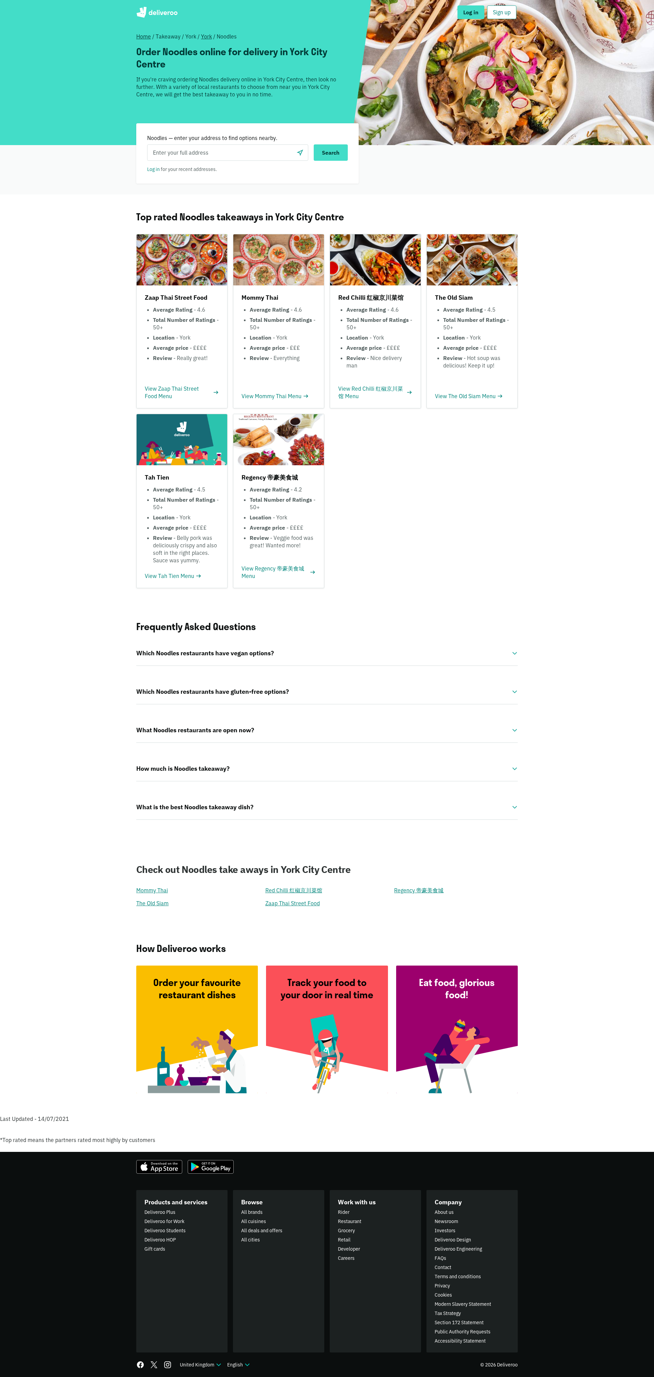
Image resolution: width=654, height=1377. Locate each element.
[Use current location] (300, 152)
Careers (346, 1258)
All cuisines (253, 1221)
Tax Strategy (448, 1313)
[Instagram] (168, 1365)
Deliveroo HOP (160, 1240)
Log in (153, 169)
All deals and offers (261, 1230)
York (206, 36)
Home (143, 36)
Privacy (442, 1286)
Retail (344, 1240)
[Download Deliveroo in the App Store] (159, 1167)
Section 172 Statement (459, 1322)
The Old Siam (152, 903)
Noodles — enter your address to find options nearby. (212, 138)
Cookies (443, 1295)
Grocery (346, 1230)
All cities (250, 1240)
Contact (443, 1267)
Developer (349, 1249)
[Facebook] (140, 1365)
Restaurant (349, 1221)
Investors (445, 1230)
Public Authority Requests (462, 1332)
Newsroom (446, 1221)
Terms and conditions (458, 1276)
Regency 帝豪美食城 (418, 890)
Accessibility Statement (460, 1341)
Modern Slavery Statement (463, 1304)
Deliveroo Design (453, 1240)
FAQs (440, 1258)
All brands (252, 1212)
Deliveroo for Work (164, 1221)
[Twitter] (154, 1365)
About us (444, 1212)
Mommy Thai (152, 890)
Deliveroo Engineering (458, 1249)
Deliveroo (156, 12)
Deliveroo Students (165, 1230)
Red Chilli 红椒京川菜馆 (293, 890)
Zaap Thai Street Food (292, 903)
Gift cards (154, 1249)
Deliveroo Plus (159, 1212)
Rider (343, 1212)
